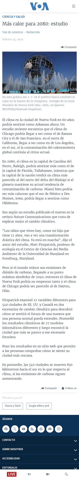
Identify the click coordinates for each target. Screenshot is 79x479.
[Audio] (29, 474)
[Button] (69, 47)
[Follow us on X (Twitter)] (14, 429)
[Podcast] (41, 429)
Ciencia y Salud (13, 16)
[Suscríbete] (49, 429)
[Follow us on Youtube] (23, 429)
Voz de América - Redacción (21, 32)
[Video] (47, 474)
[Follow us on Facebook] (6, 429)
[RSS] (32, 429)
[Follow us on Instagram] (58, 429)
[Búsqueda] (66, 474)
